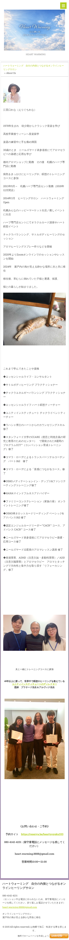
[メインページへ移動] (34, 26)
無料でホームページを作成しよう (33, 936)
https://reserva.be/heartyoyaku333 (42, 834)
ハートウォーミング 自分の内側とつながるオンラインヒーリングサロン (33, 67)
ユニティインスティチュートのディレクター (34, 684)
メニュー (63, 5)
